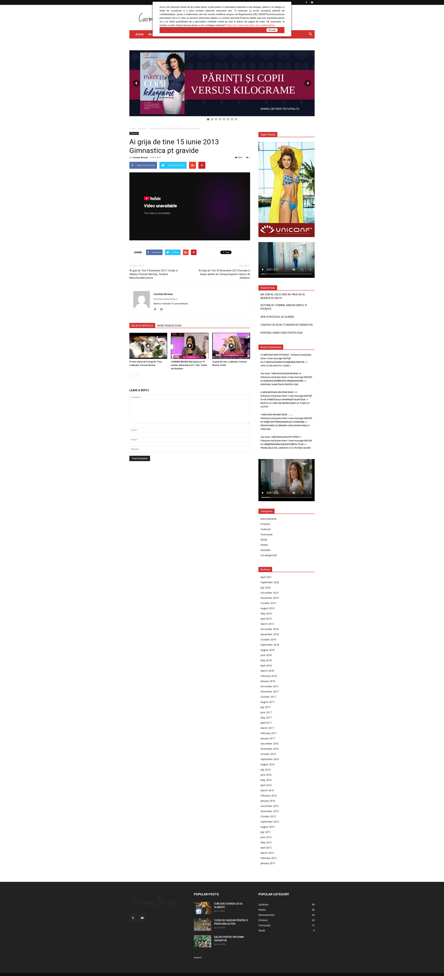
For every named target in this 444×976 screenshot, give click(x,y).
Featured (266, 529)
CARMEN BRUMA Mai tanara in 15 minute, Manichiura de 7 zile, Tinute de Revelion (189, 365)
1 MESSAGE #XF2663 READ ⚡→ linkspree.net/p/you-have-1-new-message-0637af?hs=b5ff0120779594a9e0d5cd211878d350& (286, 418)
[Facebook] (156, 309)
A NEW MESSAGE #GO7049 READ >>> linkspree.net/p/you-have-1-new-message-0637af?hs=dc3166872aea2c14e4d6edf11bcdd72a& (286, 396)
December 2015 (270, 806)
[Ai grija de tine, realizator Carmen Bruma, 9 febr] (231, 346)
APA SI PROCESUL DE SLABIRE (277, 316)
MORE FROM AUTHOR (169, 325)
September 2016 (270, 759)
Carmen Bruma (140, 157)
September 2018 (270, 644)
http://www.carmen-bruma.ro (165, 299)
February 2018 (269, 676)
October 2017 (268, 696)
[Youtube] (142, 918)
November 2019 (270, 598)
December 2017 (270, 686)
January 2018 (268, 681)
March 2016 (267, 790)
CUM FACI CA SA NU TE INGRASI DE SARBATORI (287, 324)
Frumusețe (267, 534)
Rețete (264, 544)
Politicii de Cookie (234, 25)
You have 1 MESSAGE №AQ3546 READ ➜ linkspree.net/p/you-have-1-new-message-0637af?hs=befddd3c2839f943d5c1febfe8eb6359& (286, 377)
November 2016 (270, 748)
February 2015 (269, 858)
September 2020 (270, 582)
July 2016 (266, 769)
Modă (264, 539)
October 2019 (268, 603)
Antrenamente (269, 518)
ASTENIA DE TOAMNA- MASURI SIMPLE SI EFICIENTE (284, 307)
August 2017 (268, 702)
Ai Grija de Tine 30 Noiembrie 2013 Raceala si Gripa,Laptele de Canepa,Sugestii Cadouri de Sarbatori (224, 274)
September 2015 (270, 821)
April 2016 (266, 785)
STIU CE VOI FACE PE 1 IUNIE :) (276, 365)
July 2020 (266, 587)
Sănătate (266, 550)
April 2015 (266, 847)
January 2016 (268, 800)
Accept (272, 30)
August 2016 (268, 764)
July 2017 (266, 707)
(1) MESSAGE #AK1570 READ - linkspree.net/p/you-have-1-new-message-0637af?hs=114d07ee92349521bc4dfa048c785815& (286, 358)
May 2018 (266, 660)
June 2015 (266, 837)
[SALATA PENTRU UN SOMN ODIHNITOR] (202, 941)
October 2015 (268, 816)
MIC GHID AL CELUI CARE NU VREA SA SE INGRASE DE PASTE (283, 296)
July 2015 (266, 832)
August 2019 (268, 608)
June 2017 (266, 712)
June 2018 (266, 655)
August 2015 (268, 826)
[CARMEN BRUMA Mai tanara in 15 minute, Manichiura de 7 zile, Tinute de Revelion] (190, 346)
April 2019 (266, 618)
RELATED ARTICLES (142, 325)
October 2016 (268, 754)
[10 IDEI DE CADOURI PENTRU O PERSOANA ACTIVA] (202, 925)
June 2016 (266, 774)
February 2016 (269, 795)
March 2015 (267, 852)
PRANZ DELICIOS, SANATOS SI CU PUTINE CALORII (286, 447)
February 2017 (269, 733)
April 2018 (266, 665)
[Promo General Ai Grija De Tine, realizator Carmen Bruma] (148, 346)
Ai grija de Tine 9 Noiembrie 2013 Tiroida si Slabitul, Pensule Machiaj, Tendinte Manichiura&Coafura (153, 274)
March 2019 (267, 624)
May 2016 (266, 780)
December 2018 (270, 629)
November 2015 (270, 811)
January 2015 (268, 863)
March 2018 (267, 670)
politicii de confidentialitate (261, 25)
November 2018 (270, 634)
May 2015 (266, 842)
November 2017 (270, 691)
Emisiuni (143, 128)
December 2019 (270, 592)
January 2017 (268, 738)
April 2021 (266, 577)
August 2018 (268, 650)
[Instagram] (162, 309)
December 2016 (270, 743)
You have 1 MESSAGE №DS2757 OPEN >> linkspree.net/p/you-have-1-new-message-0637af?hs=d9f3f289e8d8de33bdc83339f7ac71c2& (286, 440)
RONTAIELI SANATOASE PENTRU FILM (281, 332)
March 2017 (267, 728)
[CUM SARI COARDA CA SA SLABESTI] (202, 908)
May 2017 (266, 717)
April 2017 (266, 722)
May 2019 (266, 613)
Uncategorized (269, 555)
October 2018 (268, 639)
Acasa (132, 128)
